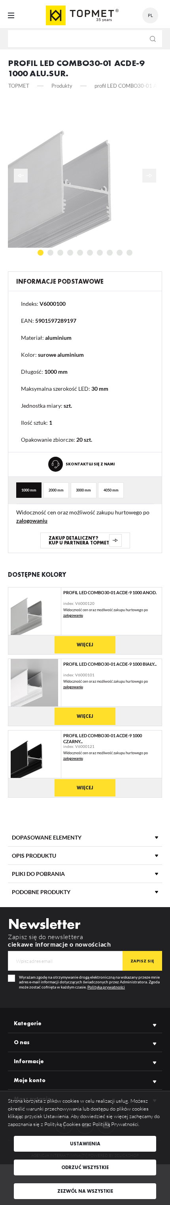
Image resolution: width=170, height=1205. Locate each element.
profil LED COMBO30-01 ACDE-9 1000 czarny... (102, 738)
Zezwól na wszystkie (85, 1191)
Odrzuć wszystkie (85, 1167)
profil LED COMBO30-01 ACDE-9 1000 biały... (110, 664)
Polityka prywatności (106, 987)
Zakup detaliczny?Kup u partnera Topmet (79, 540)
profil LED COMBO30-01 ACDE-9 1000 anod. (110, 592)
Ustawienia (85, 1144)
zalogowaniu (31, 520)
